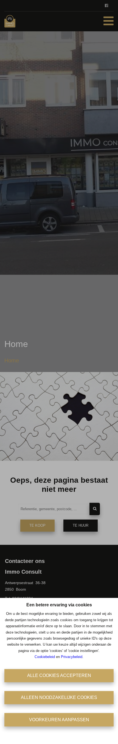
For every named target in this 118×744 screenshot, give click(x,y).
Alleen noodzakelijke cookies (59, 697)
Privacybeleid (71, 657)
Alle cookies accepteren (59, 675)
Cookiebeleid (45, 657)
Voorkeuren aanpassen (59, 719)
